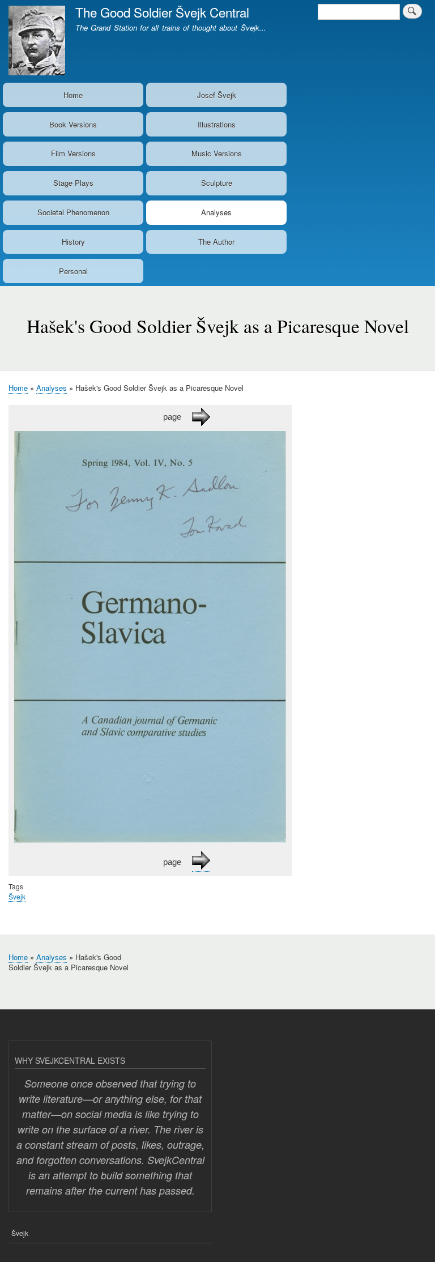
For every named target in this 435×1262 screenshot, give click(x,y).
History (73, 241)
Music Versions (216, 153)
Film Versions (73, 153)
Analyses (216, 212)
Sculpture (216, 182)
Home (73, 94)
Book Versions (73, 124)
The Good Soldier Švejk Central (162, 12)
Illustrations (217, 124)
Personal (73, 271)
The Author (216, 241)
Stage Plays (73, 182)
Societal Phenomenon (73, 212)
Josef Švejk (216, 94)
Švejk (16, 896)
